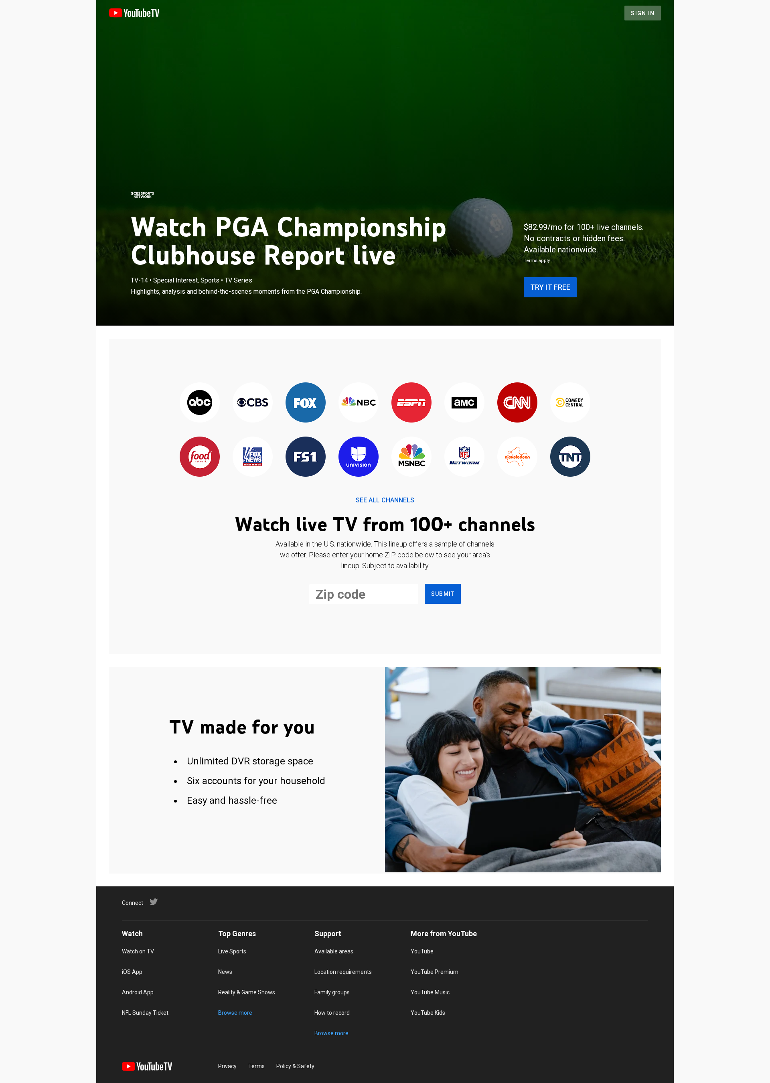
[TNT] (570, 457)
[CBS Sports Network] (142, 195)
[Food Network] (199, 457)
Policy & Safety (295, 1066)
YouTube (422, 951)
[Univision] (358, 457)
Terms (256, 1066)
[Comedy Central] (570, 403)
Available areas (333, 951)
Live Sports (232, 951)
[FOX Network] (305, 403)
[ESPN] (411, 403)
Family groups (332, 992)
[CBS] (252, 403)
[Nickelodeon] (517, 457)
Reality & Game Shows (246, 992)
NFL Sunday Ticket (145, 1013)
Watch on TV (138, 951)
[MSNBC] (411, 457)
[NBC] (358, 403)
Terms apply (537, 260)
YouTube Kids (428, 1013)
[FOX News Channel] (252, 457)
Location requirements (343, 972)
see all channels (385, 500)
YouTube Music (430, 992)
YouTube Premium (434, 972)
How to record (332, 1013)
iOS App (132, 972)
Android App (138, 992)
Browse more (235, 1013)
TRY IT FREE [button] (550, 287)
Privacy (227, 1066)
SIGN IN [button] (642, 13)
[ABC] (199, 403)
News (225, 972)
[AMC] (464, 403)
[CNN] (517, 403)
